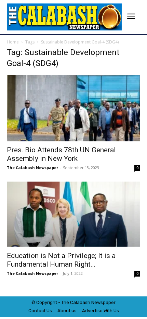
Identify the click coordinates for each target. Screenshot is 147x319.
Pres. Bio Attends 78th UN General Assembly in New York (61, 154)
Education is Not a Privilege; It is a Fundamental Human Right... (61, 260)
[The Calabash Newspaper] (64, 16)
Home (13, 42)
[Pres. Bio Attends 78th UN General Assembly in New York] (73, 108)
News (97, 302)
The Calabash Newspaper (32, 167)
